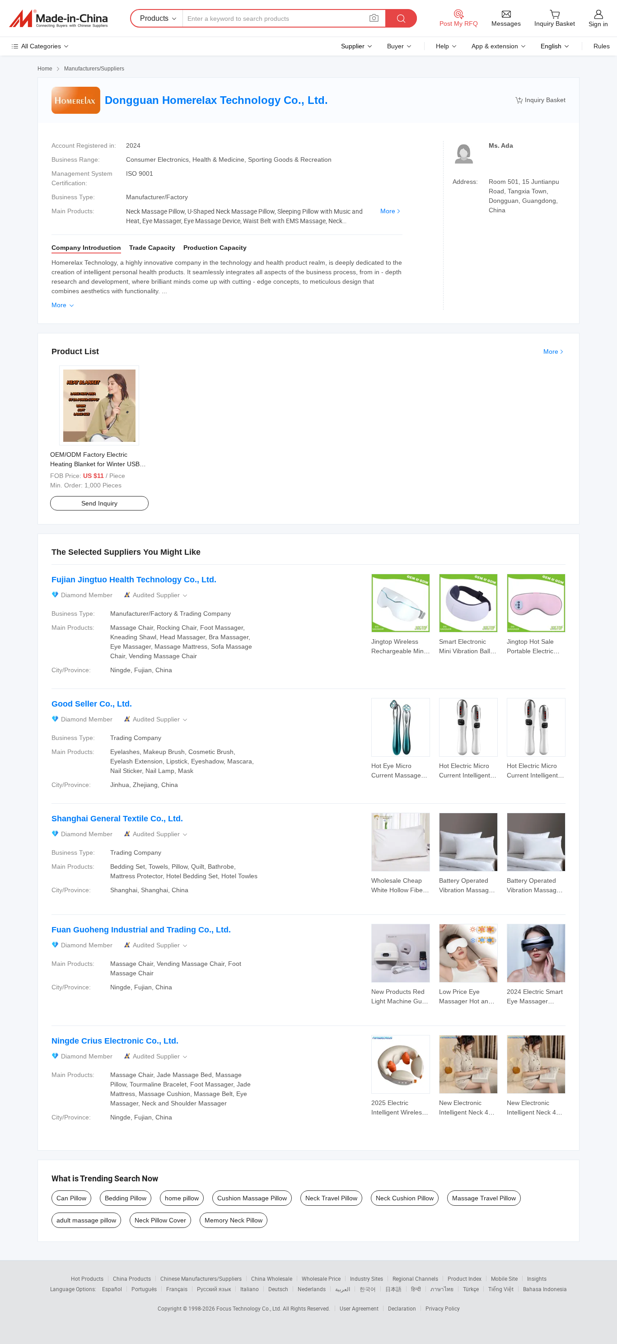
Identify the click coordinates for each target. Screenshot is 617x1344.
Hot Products (87, 1278)
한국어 (368, 1288)
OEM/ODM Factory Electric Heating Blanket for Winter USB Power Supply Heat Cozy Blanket (97, 464)
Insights (537, 1278)
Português (144, 1288)
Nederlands (312, 1288)
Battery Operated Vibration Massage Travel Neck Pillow (465, 890)
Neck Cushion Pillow (405, 1198)
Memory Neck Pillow (233, 1220)
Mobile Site (504, 1278)
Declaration (402, 1308)
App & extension (495, 46)
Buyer (395, 46)
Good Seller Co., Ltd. (91, 703)
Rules (602, 46)
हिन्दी (416, 1288)
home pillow (182, 1198)
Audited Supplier (161, 595)
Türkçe (471, 1288)
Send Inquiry (99, 503)
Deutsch (278, 1288)
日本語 (393, 1288)
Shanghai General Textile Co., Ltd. (117, 818)
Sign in (598, 24)
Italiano (249, 1288)
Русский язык (214, 1288)
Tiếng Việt (501, 1288)
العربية (342, 1288)
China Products (132, 1278)
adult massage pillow (86, 1220)
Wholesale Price (321, 1278)
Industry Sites (366, 1278)
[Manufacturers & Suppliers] (58, 18)
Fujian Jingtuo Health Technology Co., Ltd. (133, 579)
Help (442, 46)
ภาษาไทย (441, 1288)
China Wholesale (271, 1278)
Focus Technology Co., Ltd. (249, 1308)
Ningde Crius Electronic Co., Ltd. (114, 1040)
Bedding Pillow (125, 1198)
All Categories (41, 46)
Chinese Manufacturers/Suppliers (201, 1278)
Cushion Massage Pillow (252, 1198)
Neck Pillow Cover (160, 1220)
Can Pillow (71, 1198)
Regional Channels (415, 1278)
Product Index (464, 1278)
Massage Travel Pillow (484, 1198)
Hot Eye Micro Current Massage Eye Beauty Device (398, 775)
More (387, 211)
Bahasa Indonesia (545, 1288)
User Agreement (359, 1308)
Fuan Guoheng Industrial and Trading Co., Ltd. (141, 929)
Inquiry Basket (540, 100)
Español (112, 1288)
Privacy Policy (442, 1308)
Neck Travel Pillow (331, 1198)
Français (176, 1288)
